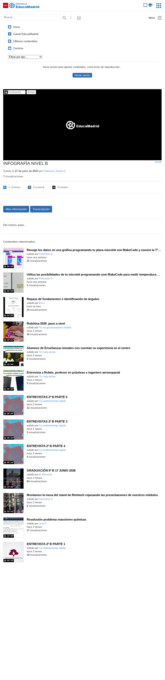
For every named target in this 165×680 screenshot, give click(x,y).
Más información (16, 209)
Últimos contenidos (25, 41)
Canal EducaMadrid (25, 34)
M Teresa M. (45, 474)
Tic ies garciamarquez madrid (55, 327)
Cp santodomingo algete (52, 401)
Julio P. (43, 523)
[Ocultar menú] (155, 18)
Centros (18, 48)
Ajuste (158, 162)
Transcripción (41, 209)
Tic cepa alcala (47, 352)
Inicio (16, 27)
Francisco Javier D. (54, 171)
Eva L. (42, 303)
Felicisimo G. (46, 254)
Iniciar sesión (82, 75)
